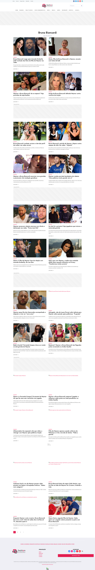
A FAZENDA (26, 544)
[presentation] (29, 46)
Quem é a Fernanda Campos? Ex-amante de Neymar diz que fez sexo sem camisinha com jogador (29, 397)
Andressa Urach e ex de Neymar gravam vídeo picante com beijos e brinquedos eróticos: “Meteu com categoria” (29, 485)
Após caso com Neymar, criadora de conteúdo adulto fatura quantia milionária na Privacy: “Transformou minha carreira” (63, 262)
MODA (51, 544)
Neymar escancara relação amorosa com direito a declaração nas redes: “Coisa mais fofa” (29, 227)
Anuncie (17, 1)
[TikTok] (82, 1)
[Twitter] (76, 1)
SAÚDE (59, 544)
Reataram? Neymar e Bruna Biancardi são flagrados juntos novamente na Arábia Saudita (65, 346)
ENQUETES (32, 544)
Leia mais (51, 67)
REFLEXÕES (68, 544)
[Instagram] (78, 1)
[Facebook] (74, 1)
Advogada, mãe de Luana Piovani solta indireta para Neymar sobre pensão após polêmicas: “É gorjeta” (65, 313)
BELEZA (56, 544)
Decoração (64, 10)
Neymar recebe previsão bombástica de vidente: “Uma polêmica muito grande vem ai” (64, 177)
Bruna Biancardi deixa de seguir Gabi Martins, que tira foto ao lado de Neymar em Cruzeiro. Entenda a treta (65, 485)
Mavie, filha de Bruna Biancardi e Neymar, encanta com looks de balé (65, 60)
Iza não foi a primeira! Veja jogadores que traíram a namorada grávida (65, 227)
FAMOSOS (42, 544)
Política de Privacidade (45, 564)
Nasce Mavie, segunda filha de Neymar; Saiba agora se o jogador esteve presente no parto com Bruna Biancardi (64, 519)
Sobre (14, 1)
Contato (32, 1)
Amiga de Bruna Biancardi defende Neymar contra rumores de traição (65, 94)
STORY (72, 544)
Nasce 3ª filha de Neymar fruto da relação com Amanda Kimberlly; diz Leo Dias (28, 261)
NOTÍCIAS (37, 544)
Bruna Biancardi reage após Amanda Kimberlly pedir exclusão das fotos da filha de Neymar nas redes (28, 60)
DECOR (63, 544)
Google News (22, 1)
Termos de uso (51, 564)
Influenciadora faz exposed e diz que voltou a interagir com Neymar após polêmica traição (27, 432)
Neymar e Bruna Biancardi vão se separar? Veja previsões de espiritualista (28, 94)
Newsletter (27, 1)
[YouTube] (80, 1)
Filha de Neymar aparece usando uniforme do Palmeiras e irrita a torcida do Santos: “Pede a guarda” (63, 432)
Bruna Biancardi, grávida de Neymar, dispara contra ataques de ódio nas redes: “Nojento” (65, 144)
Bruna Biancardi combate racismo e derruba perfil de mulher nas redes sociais (29, 144)
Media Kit (41, 553)
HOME (22, 544)
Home (16, 10)
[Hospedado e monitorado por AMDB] (47, 569)
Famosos (15, 57)
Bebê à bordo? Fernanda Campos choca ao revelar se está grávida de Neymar (29, 346)
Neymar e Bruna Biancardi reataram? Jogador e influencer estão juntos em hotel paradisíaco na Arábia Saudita (64, 398)
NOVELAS (47, 544)
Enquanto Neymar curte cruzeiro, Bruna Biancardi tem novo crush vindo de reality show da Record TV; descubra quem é (29, 519)
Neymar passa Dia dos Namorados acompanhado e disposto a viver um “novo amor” (29, 313)
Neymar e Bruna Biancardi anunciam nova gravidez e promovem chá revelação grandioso (29, 177)
